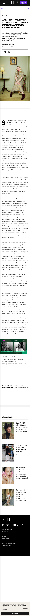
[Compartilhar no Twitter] (5, 52)
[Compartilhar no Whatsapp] (9, 52)
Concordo (15, 613)
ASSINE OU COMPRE (23, 3)
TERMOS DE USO (6, 545)
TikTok (22, 525)
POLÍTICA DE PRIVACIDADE (9, 543)
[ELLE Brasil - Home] (14, 3)
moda (3, 15)
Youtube (14, 525)
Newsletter (6, 8)
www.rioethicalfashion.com (9, 361)
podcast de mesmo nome (9, 186)
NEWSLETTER (5, 531)
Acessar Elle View (21, 8)
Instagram (4, 525)
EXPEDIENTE (5, 538)
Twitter (7, 525)
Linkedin (18, 525)
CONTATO (4, 536)
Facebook (11, 525)
